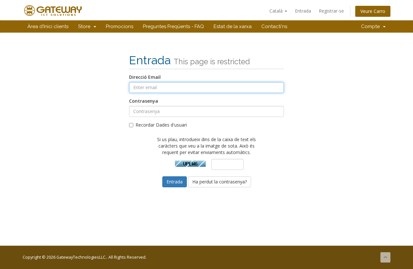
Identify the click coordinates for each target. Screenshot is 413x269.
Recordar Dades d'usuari (161, 125)
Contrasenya (143, 101)
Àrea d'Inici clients (47, 26)
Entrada (303, 11)
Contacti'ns (274, 26)
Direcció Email (145, 77)
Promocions (119, 26)
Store (85, 26)
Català (276, 11)
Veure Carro (372, 11)
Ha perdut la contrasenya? (219, 182)
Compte (371, 26)
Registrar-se (331, 11)
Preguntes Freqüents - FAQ (173, 26)
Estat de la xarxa (233, 26)
